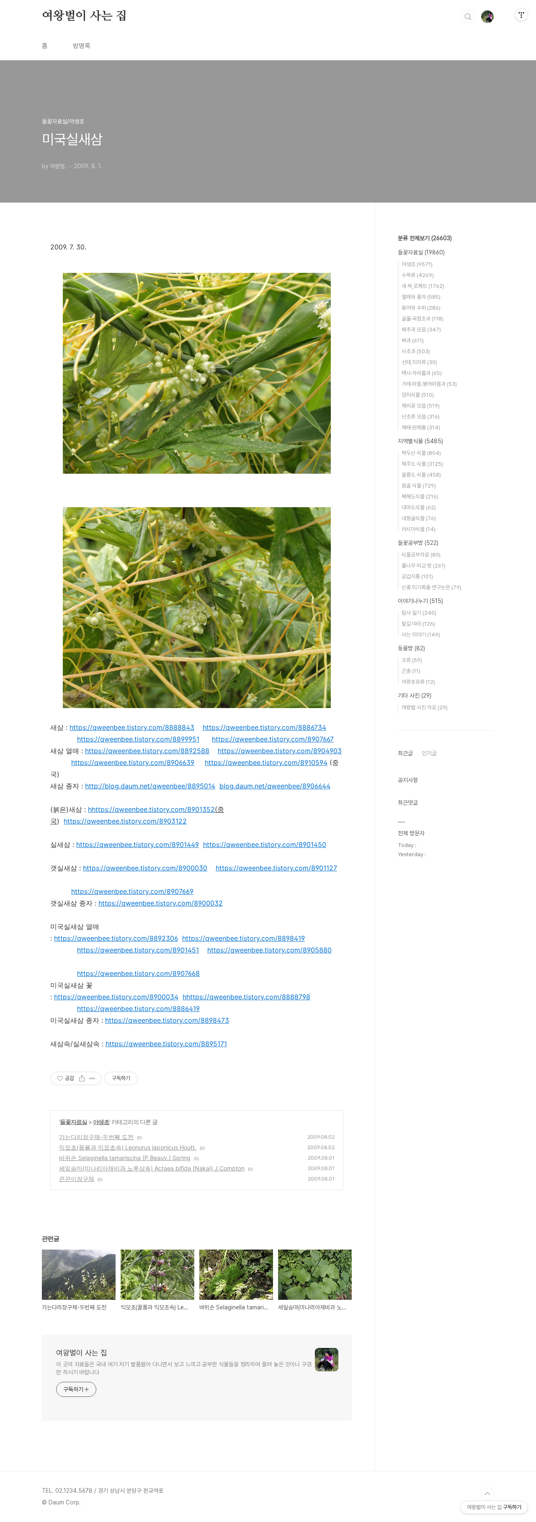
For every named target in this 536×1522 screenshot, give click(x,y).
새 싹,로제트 (423, 286)
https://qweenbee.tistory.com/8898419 (243, 938)
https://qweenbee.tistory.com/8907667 (273, 739)
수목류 (418, 275)
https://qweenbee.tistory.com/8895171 (166, 1043)
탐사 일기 (419, 613)
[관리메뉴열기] (521, 14)
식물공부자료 (421, 555)
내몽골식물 (419, 518)
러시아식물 (419, 529)
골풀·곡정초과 (422, 319)
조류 (412, 660)
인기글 (429, 753)
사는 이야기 (421, 634)
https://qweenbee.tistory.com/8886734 (264, 727)
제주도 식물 (422, 464)
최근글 (405, 753)
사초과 (416, 351)
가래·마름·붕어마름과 (429, 384)
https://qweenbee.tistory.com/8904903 (280, 751)
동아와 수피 (421, 308)
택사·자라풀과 (422, 373)
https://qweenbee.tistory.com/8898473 (167, 1020)
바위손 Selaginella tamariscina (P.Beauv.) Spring (125, 1157)
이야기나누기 (420, 601)
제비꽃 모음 (421, 406)
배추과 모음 (421, 329)
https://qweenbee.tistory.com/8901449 (137, 844)
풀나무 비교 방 (424, 565)
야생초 (101, 1121)
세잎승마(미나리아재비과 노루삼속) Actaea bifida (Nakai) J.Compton (152, 1168)
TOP (487, 1494)
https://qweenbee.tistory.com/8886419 (138, 1008)
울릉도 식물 (421, 475)
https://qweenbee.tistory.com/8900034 (116, 997)
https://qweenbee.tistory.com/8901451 (138, 950)
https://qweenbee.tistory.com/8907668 (138, 973)
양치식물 (418, 395)
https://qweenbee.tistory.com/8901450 (264, 844)
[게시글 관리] (92, 1078)
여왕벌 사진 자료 (425, 707)
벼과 (413, 340)
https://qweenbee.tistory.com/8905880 (269, 950)
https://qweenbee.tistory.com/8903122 (125, 821)
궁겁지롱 (417, 576)
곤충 (411, 671)
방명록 (81, 46)
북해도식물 (420, 496)
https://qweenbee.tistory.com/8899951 (138, 739)
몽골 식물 (419, 486)
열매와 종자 (421, 297)
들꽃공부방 (418, 542)
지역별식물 (420, 441)
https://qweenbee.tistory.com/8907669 (132, 891)
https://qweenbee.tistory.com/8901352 (153, 809)
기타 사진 (414, 695)
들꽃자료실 (73, 1121)
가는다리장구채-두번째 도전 (96, 1136)
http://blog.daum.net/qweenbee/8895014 (150, 786)
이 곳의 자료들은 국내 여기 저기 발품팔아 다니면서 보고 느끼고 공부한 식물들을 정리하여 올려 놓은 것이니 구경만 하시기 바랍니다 (184, 1368)
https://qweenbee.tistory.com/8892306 (116, 938)
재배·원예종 (421, 427)
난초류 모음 (421, 416)
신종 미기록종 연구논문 (431, 587)
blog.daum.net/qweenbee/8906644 (274, 786)
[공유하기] (82, 1078)
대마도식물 (419, 507)
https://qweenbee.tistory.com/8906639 (132, 762)
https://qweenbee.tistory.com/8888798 (248, 997)
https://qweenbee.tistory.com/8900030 (145, 868)
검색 (468, 16)
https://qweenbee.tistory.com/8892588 (147, 751)
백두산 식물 (421, 453)
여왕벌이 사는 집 (84, 16)
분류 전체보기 (425, 238)
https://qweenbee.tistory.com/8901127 (276, 868)
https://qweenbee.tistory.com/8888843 (132, 727)
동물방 (411, 648)
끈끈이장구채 (76, 1178)
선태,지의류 (419, 362)
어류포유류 (418, 682)
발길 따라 (418, 624)
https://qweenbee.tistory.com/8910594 (266, 762)
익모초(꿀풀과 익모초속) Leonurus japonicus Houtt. (127, 1147)
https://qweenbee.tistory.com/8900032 (160, 903)
